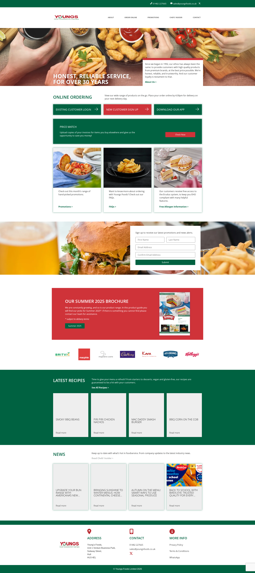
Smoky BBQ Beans (67, 419)
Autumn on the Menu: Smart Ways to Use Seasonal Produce (146, 493)
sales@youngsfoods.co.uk (142, 549)
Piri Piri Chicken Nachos (104, 420)
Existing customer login (73, 109)
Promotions (153, 17)
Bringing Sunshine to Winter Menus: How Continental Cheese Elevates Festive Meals (108, 493)
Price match (68, 127)
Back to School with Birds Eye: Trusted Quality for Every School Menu (183, 493)
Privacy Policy (176, 544)
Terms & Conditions (179, 551)
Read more (61, 432)
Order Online (130, 17)
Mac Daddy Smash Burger (143, 420)
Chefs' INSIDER (176, 17)
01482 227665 (136, 544)
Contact (197, 17)
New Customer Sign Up (122, 109)
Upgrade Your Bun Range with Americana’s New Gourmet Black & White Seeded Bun (68, 493)
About (111, 17)
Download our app (170, 109)
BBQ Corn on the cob (183, 419)
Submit (165, 262)
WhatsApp (174, 557)
